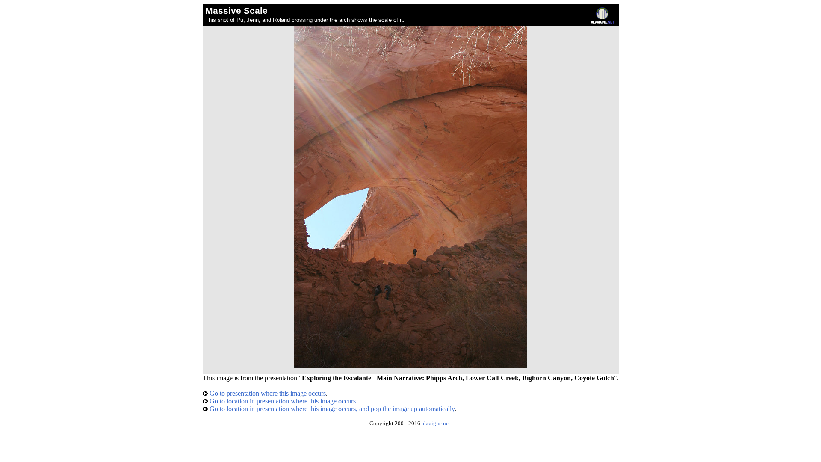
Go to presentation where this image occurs (267, 393)
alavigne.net (436, 423)
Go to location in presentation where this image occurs (282, 401)
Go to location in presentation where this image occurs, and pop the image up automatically (331, 408)
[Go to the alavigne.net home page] (603, 21)
